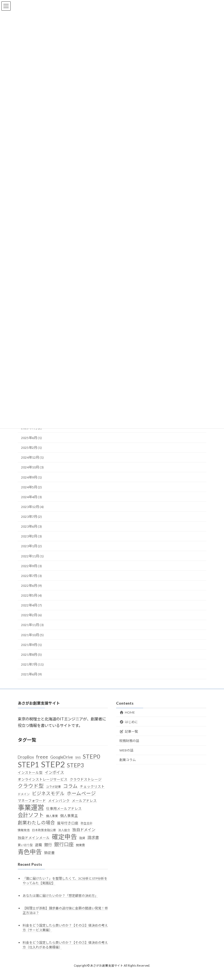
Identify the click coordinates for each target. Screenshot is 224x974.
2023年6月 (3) (31, 526)
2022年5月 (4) (31, 595)
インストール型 (30, 772)
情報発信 (24, 830)
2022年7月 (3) (31, 576)
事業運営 (31, 807)
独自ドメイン (83, 829)
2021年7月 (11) (32, 664)
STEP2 (53, 764)
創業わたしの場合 (36, 822)
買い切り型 (25, 845)
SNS (78, 757)
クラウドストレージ (86, 779)
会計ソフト (31, 815)
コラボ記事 (53, 786)
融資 (82, 838)
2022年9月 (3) (31, 566)
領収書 (49, 852)
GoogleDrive (61, 757)
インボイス (54, 772)
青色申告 (30, 852)
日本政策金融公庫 (44, 830)
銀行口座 (64, 844)
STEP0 (91, 756)
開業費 (80, 845)
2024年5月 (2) (31, 487)
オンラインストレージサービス (42, 779)
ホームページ (81, 793)
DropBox (26, 757)
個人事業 (52, 815)
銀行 (48, 844)
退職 (38, 845)
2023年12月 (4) (32, 507)
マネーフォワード (32, 800)
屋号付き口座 (67, 823)
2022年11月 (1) (32, 556)
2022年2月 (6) (31, 615)
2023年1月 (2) (31, 546)
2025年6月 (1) (31, 438)
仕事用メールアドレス (64, 808)
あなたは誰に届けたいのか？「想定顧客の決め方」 (60, 896)
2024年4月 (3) (31, 497)
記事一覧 (131, 731)
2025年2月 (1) (31, 448)
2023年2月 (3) (31, 536)
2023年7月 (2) (31, 517)
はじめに (131, 722)
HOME (130, 712)
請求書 (93, 837)
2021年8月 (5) (31, 655)
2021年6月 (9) (31, 674)
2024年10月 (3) (32, 467)
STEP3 (75, 765)
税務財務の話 (129, 741)
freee (42, 757)
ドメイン (24, 794)
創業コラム (127, 760)
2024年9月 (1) (31, 477)
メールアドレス (84, 800)
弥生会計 (87, 823)
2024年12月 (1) (32, 458)
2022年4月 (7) (31, 605)
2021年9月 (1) (31, 645)
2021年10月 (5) (32, 635)
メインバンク (59, 800)
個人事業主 (69, 815)
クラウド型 (31, 786)
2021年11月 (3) (32, 625)
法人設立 (64, 830)
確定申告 (64, 837)
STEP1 (28, 764)
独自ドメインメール (34, 837)
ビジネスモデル (48, 793)
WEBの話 (126, 750)
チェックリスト (92, 786)
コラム (70, 786)
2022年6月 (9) (31, 586)
